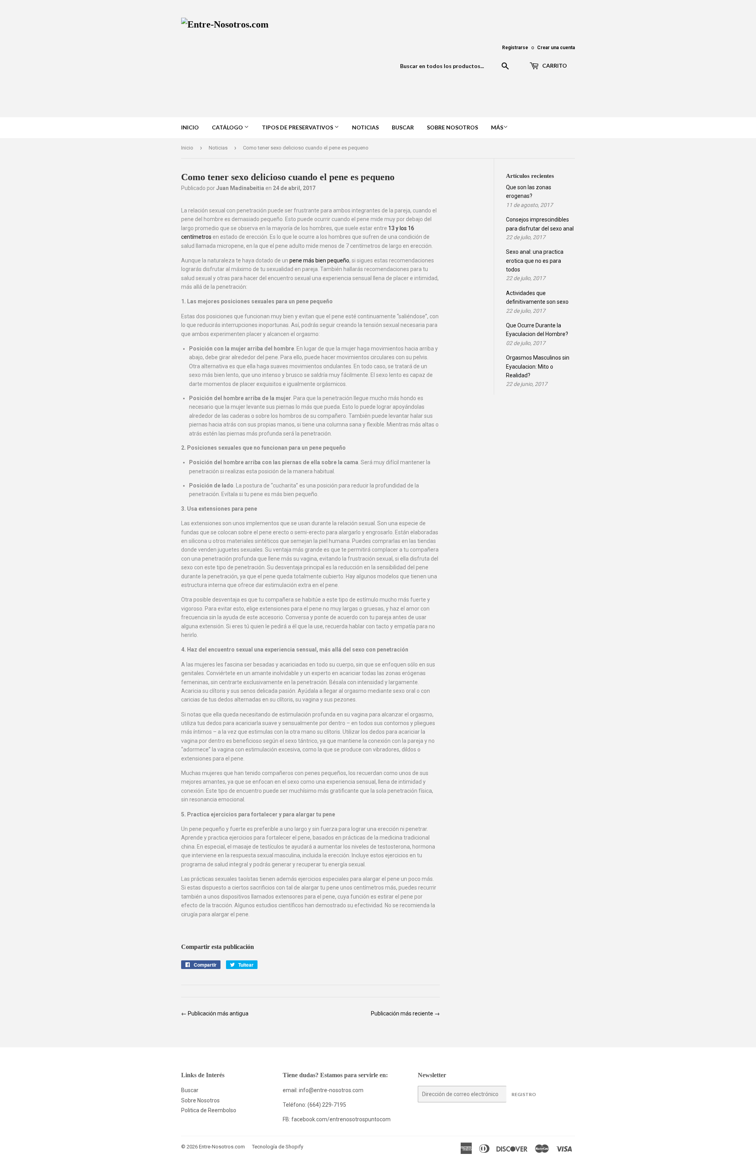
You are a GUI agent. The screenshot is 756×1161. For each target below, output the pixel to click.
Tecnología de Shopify (277, 1147)
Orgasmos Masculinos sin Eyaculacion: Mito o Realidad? (537, 366)
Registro (523, 1094)
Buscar (403, 127)
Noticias (365, 127)
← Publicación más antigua (214, 1013)
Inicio (190, 127)
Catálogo (228, 127)
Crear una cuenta (556, 47)
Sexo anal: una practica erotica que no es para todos (534, 261)
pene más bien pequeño (319, 260)
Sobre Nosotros (452, 127)
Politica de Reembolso (208, 1110)
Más (497, 127)
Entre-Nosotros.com (222, 1147)
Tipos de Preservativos (298, 127)
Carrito (554, 65)
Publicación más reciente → (405, 1013)
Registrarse (515, 47)
